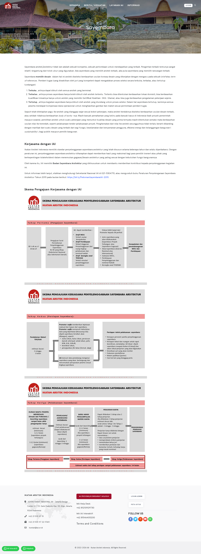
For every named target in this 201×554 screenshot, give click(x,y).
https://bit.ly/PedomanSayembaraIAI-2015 (88, 177)
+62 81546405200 (85, 517)
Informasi (133, 5)
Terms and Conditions (89, 523)
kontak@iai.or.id (36, 528)
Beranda (75, 5)
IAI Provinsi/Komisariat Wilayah (94, 496)
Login (188, 5)
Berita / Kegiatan (95, 5)
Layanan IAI (116, 5)
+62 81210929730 (85, 508)
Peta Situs (136, 504)
